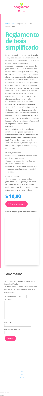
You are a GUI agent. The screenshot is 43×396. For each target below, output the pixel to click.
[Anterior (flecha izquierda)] (1, 395)
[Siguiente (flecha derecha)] (3, 395)
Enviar (10, 338)
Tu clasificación (10, 297)
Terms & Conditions (31, 211)
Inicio (7, 23)
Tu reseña (8, 299)
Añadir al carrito (16, 204)
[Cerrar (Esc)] (8, 392)
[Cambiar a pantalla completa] (3, 392)
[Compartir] (5, 392)
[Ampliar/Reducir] (1, 392)
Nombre (8, 322)
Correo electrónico (12, 329)
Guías (13, 23)
